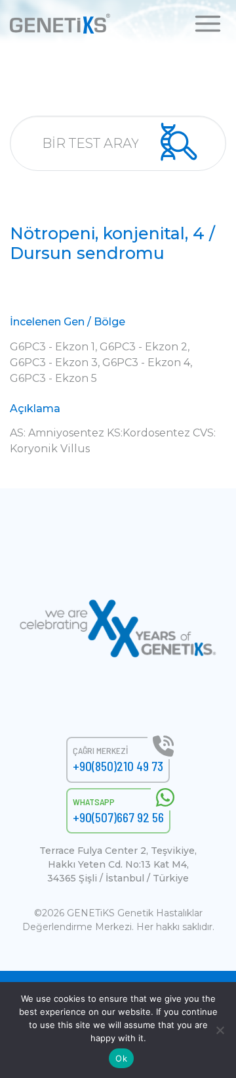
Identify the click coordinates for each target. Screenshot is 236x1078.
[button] (207, 22)
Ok (121, 1058)
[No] (219, 1030)
